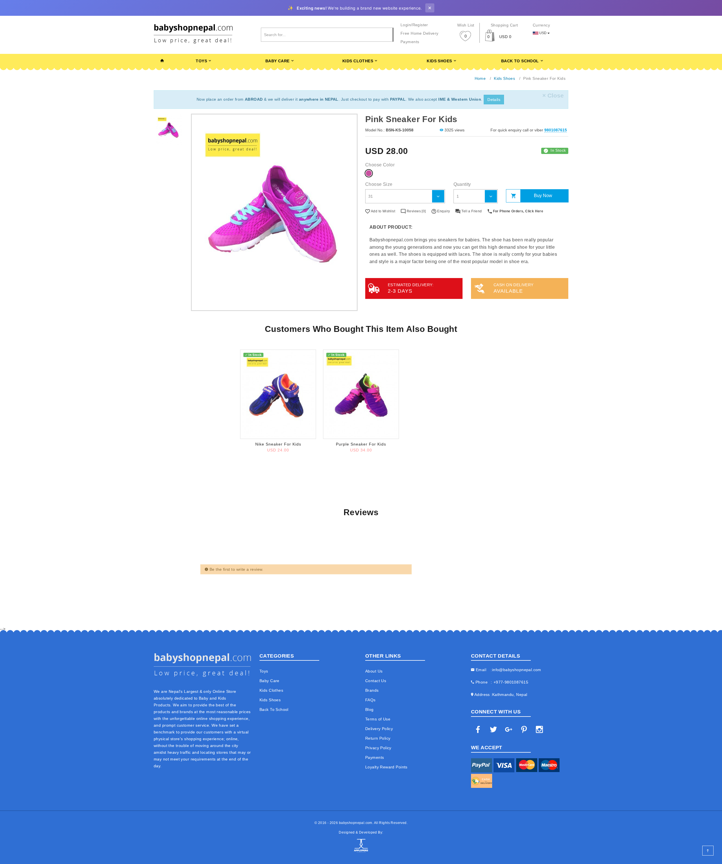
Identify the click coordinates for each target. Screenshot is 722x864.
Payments (409, 41)
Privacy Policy (378, 748)
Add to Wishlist (382, 211)
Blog (369, 709)
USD (542, 33)
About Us (373, 671)
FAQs (370, 700)
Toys (201, 61)
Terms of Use (377, 719)
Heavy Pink (368, 173)
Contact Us (375, 680)
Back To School (520, 61)
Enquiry (443, 211)
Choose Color (380, 164)
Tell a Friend (471, 211)
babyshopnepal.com (355, 823)
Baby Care (277, 61)
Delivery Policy (379, 728)
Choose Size (379, 184)
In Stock (558, 150)
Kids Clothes (357, 61)
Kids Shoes (439, 61)
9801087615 (555, 130)
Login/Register (414, 25)
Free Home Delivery (419, 33)
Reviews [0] (416, 211)
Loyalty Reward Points (386, 767)
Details (493, 99)
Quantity (462, 184)
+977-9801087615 (511, 682)
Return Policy (377, 738)
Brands (372, 690)
